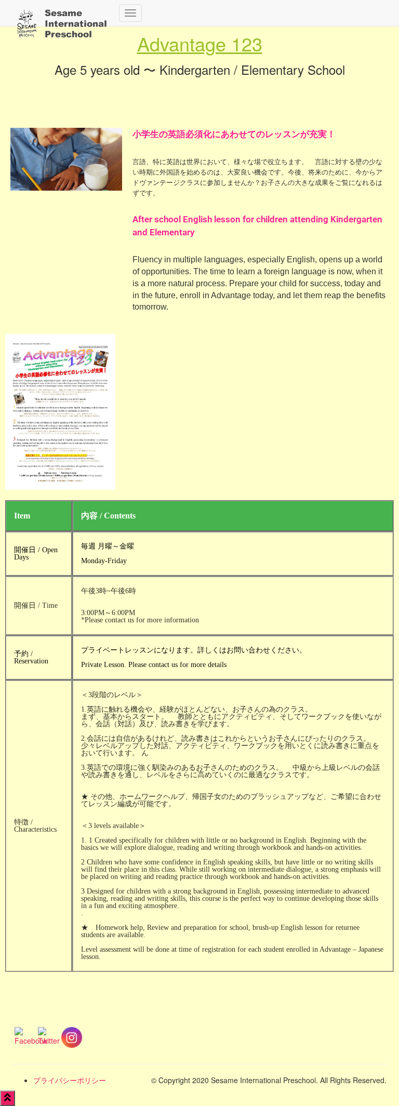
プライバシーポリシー (69, 1080)
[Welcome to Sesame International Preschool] (62, 13)
